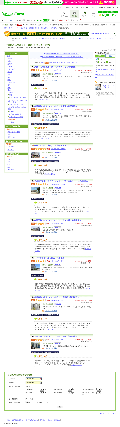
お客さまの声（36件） (58, 339)
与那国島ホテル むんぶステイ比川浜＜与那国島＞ (55, 106)
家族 (9, 162)
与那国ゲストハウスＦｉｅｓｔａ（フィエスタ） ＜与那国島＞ (61, 181)
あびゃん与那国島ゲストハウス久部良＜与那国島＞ (55, 67)
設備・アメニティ (73, 62)
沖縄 (9, 90)
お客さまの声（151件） (58, 184)
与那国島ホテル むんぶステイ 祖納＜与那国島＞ (55, 336)
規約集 (49, 420)
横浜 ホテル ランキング (69, 38)
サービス (63, 62)
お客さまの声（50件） (58, 109)
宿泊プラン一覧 (38, 85)
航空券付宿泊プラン (51, 124)
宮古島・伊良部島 (15, 114)
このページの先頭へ (109, 413)
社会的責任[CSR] (32, 420)
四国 (9, 85)
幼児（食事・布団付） (89, 389)
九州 (9, 88)
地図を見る (57, 74)
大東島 (11, 122)
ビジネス (11, 150)
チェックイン (13, 379)
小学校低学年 (58, 389)
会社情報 (7, 420)
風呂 (58, 62)
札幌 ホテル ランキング (32, 38)
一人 (9, 159)
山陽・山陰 (11, 82)
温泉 (9, 134)
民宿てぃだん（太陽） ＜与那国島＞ (50, 145)
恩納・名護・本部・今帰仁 (18, 97)
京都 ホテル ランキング (88, 38)
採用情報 (42, 420)
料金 (16, 402)
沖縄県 (10, 92)
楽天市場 (102, 7)
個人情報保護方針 (18, 420)
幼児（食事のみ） (31, 393)
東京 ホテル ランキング (51, 38)
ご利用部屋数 (13, 399)
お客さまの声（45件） (57, 70)
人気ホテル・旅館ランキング (29, 28)
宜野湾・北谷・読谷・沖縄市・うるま (17, 101)
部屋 (50, 62)
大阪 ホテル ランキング (106, 38)
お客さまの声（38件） (58, 223)
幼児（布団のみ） (59, 393)
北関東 (10, 64)
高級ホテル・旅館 (14, 132)
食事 (54, 62)
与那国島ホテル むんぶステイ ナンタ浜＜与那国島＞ (57, 220)
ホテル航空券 (106, 62)
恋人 (9, 164)
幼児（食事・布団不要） (88, 394)
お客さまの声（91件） (58, 300)
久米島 (11, 111)
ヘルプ (60, 7)
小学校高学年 (30, 389)
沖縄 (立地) (53, 28)
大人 (27, 386)
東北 (9, 61)
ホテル (103, 59)
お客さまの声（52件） (58, 261)
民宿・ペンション (14, 137)
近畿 (9, 80)
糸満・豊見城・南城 (16, 105)
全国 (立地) (44, 28)
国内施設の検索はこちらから (105, 70)
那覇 (10, 95)
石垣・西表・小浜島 (16, 117)
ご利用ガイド (69, 7)
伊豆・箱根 (11, 69)
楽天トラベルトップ (11, 28)
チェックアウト (14, 382)
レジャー (11, 146)
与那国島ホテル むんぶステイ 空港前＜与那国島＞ (56, 297)
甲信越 (10, 72)
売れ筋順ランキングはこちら (101, 34)
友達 (9, 167)
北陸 (9, 74)
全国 (8, 56)
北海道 (10, 58)
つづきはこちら (42, 99)
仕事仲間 (11, 170)
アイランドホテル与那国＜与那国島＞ (50, 258)
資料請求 (57, 420)
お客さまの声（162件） (58, 149)
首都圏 (10, 66)
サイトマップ (80, 7)
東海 (9, 77)
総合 (42, 62)
